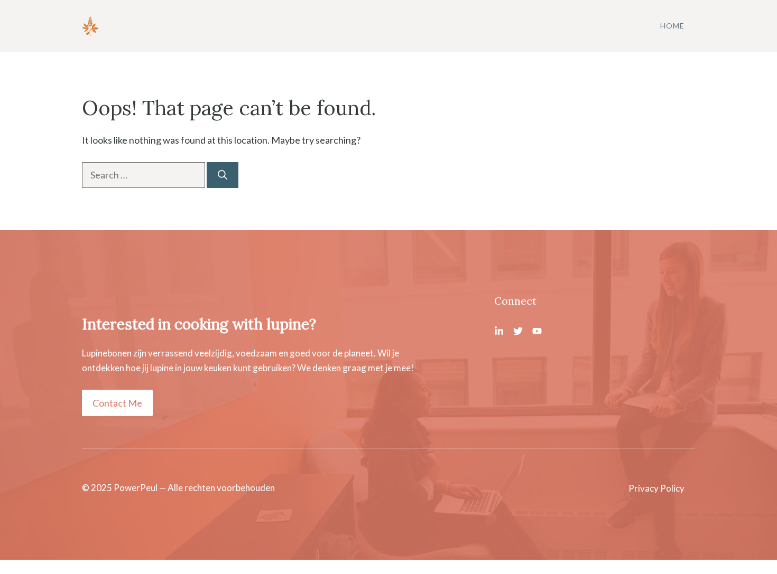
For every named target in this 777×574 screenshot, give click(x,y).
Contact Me (117, 403)
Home (672, 25)
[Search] (222, 175)
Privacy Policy (656, 488)
